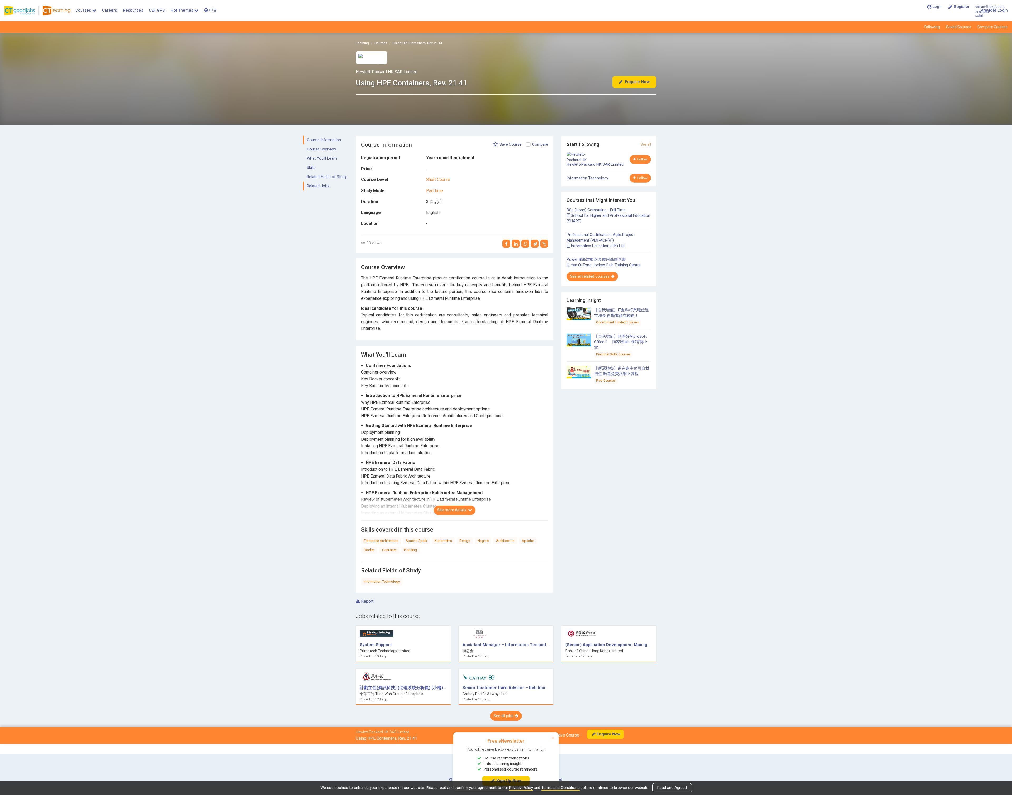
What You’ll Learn (322, 158)
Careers (109, 10)
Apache (528, 541)
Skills (311, 167)
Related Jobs (318, 186)
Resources (133, 10)
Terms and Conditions (560, 787)
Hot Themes (182, 10)
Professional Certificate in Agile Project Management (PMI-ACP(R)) (601, 237)
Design (464, 541)
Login (937, 6)
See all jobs (503, 715)
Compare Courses (992, 27)
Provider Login (994, 10)
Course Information (324, 140)
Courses (83, 10)
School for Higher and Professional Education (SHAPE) (608, 218)
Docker (369, 550)
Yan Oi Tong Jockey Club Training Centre (605, 265)
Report (366, 601)
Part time (434, 190)
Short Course (438, 179)
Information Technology (382, 581)
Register (962, 6)
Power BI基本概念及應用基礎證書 (596, 259)
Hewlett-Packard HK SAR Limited (386, 71)
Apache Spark (416, 541)
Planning (410, 550)
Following (932, 27)
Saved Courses (958, 27)
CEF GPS (157, 10)
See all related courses (590, 276)
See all (645, 144)
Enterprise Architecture (381, 541)
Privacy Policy (521, 787)
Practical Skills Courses (613, 354)
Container (389, 550)
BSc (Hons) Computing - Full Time (596, 210)
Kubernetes (443, 541)
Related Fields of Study (327, 176)
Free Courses (606, 380)
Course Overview (321, 149)
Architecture (505, 541)
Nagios (483, 541)
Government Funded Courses (617, 322)
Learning (362, 43)
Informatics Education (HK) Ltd (597, 245)
